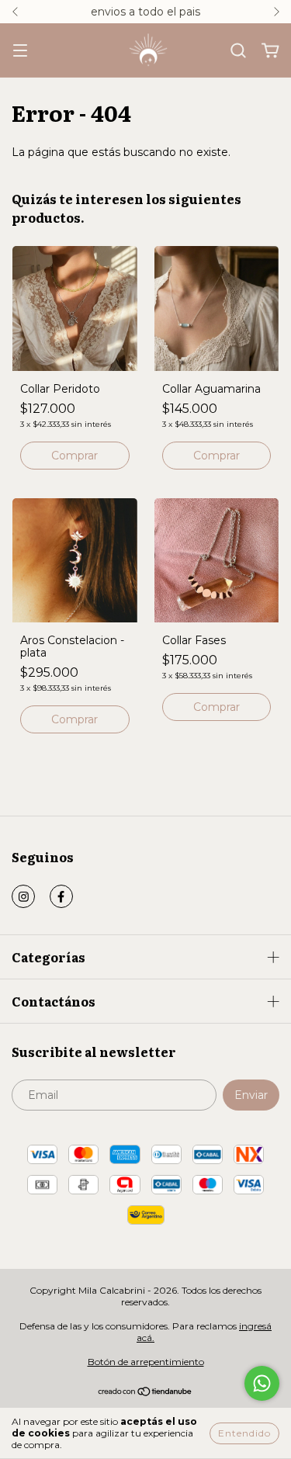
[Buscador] (238, 51)
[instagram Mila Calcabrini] (23, 896)
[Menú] (20, 51)
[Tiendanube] (145, 1393)
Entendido (244, 1433)
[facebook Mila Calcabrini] (61, 896)
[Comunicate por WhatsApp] (261, 1383)
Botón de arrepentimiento (146, 1361)
